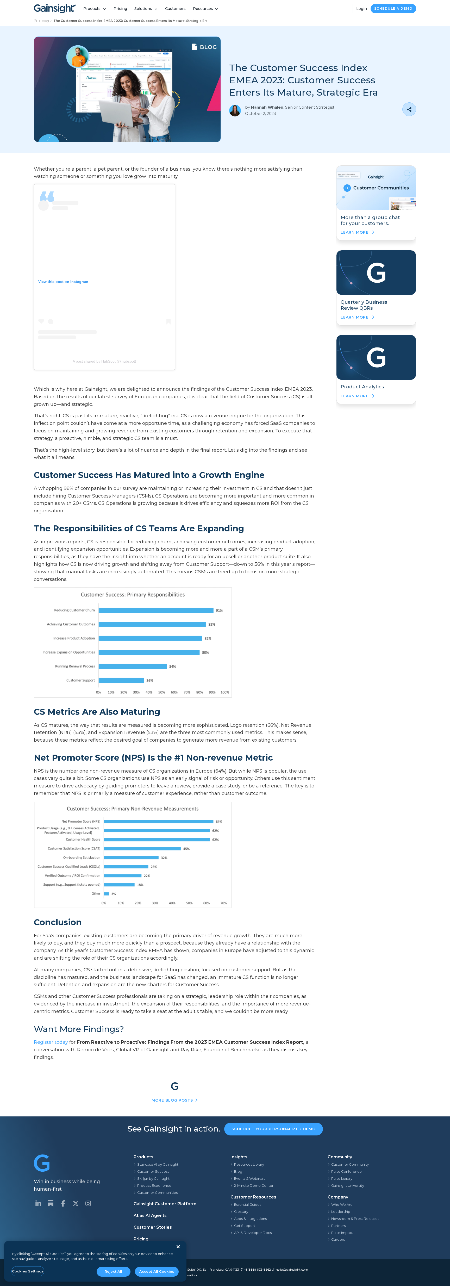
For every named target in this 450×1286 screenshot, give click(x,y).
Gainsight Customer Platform (165, 1203)
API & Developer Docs (253, 1233)
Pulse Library (341, 1178)
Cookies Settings (28, 1271)
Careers (338, 1239)
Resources (203, 8)
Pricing (120, 8)
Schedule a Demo (393, 8)
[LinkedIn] (38, 1203)
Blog (45, 21)
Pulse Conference (346, 1171)
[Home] (36, 21)
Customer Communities (157, 1192)
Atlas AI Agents (150, 1215)
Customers (175, 8)
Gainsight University (347, 1185)
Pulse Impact (342, 1233)
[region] (95, 1261)
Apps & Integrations (250, 1218)
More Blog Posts (172, 1100)
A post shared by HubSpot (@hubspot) (104, 361)
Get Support (244, 1225)
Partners (338, 1225)
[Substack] (50, 1203)
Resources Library (249, 1164)
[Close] (178, 1246)
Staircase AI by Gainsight (157, 1164)
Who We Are (342, 1204)
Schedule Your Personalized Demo (274, 1129)
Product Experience (154, 1185)
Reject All (113, 1271)
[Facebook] (63, 1203)
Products (92, 8)
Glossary (241, 1211)
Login (361, 8)
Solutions (143, 8)
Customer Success (153, 1171)
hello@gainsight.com (292, 1269)
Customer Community (350, 1164)
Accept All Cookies (156, 1271)
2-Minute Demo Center (253, 1185)
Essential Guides (247, 1204)
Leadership (340, 1211)
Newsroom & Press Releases (355, 1218)
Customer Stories (153, 1227)
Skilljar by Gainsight (153, 1178)
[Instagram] (88, 1203)
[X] (75, 1203)
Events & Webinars (249, 1178)
